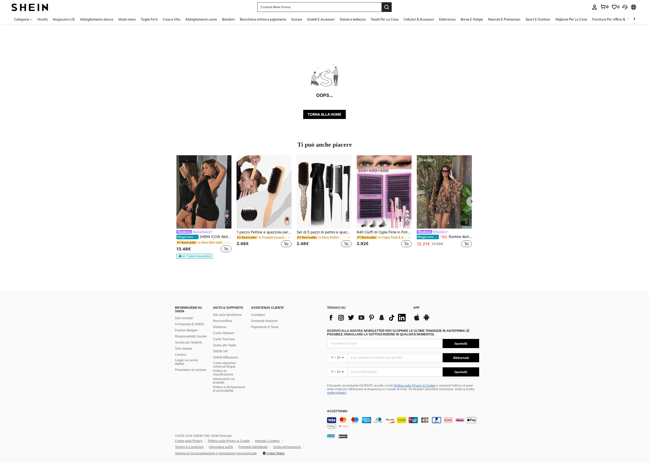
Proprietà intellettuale (253, 447)
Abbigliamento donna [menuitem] (96, 19)
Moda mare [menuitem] (127, 19)
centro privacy (336, 393)
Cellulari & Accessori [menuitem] (419, 19)
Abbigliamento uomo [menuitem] (201, 19)
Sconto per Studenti (188, 342)
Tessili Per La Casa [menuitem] (385, 19)
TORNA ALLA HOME (324, 114)
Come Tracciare (224, 339)
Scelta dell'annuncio (287, 447)
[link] (604, 7)
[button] (625, 7)
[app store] (416, 320)
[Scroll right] (634, 19)
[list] (367, 317)
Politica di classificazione (223, 372)
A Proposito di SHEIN (189, 324)
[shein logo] (29, 7)
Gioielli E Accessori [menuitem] (321, 19)
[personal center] (594, 7)
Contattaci (258, 315)
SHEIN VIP (220, 351)
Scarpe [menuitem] (296, 19)
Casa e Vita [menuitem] (171, 19)
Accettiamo (337, 411)
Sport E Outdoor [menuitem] (538, 19)
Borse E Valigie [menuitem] (472, 19)
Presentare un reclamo (190, 370)
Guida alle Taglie (224, 345)
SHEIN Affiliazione (225, 357)
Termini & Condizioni (189, 447)
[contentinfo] (403, 423)
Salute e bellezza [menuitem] (353, 19)
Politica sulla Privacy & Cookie (415, 385)
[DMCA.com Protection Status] (342, 436)
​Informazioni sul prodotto (224, 380)
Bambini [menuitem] (228, 19)
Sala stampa (183, 348)
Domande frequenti (264, 321)
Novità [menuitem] (43, 19)
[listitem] (203, 207)
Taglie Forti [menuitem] (149, 19)
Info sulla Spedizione (227, 315)
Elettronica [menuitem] (447, 19)
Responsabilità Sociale (191, 336)
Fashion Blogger (186, 330)
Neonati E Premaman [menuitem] (504, 19)
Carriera (180, 354)
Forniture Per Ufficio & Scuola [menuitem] (614, 19)
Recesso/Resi (222, 321)
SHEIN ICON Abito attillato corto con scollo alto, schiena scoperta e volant (204, 237)
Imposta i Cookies (267, 441)
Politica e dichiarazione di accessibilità (229, 388)
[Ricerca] (387, 7)
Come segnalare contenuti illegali (224, 364)
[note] (194, 256)
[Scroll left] (628, 19)
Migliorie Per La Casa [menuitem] (571, 19)
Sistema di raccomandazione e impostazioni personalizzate (216, 453)
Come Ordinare (223, 333)
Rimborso (219, 327)
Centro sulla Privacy (189, 441)
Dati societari (184, 318)
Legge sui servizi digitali (186, 362)
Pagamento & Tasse (265, 327)
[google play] (426, 320)
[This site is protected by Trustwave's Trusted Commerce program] (331, 436)
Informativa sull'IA (221, 447)
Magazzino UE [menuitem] (64, 19)
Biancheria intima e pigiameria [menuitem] (263, 19)
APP (416, 308)
